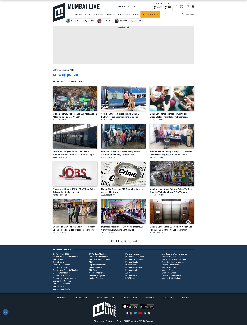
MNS (91, 262)
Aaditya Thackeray (96, 273)
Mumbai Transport (132, 254)
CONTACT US (168, 298)
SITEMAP (186, 298)
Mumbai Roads (131, 262)
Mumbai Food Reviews (134, 257)
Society (88, 14)
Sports (136, 14)
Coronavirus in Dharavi (62, 276)
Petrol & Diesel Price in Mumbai (65, 257)
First (112, 241)
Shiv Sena (93, 270)
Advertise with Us (150, 14)
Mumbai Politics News (134, 259)
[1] (107, 241)
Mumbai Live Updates (61, 284)
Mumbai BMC (58, 286)
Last (135, 241)
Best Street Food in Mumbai (173, 262)
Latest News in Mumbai (171, 276)
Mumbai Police (131, 276)
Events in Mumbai (169, 273)
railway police (65, 74)
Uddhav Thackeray (96, 278)
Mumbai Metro (131, 265)
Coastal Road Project (61, 265)
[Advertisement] (123, 46)
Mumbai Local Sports (61, 289)
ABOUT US (61, 298)
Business (98, 14)
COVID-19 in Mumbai (97, 254)
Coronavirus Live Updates (99, 259)
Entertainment (123, 14)
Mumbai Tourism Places (171, 257)
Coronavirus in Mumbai (98, 257)
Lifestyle (110, 14)
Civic (70, 14)
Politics (78, 14)
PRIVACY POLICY (130, 298)
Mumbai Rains (58, 259)
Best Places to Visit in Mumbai (174, 259)
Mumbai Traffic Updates (171, 278)
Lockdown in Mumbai (61, 273)
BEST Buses (130, 278)
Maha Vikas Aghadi (97, 276)
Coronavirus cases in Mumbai (65, 278)
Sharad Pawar (58, 262)
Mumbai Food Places (170, 265)
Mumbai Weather (169, 267)
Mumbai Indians (95, 267)
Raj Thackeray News (97, 265)
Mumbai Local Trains (133, 267)
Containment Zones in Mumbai (65, 270)
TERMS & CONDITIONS (105, 298)
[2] (139, 241)
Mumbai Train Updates (62, 281)
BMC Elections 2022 (61, 254)
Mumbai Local (131, 270)
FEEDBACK (149, 298)
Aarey (127, 273)
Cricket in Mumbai (60, 267)
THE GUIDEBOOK (81, 298)
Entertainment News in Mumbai (174, 254)
